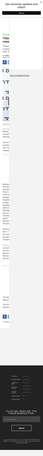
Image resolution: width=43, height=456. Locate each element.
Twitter (25, 376)
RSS (23, 399)
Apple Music (26, 389)
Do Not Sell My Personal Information (28, 442)
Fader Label (16, 396)
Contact (15, 376)
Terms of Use (15, 383)
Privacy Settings (10, 441)
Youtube (25, 382)
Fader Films (16, 399)
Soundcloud (27, 392)
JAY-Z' (5, 129)
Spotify (25, 395)
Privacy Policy (14, 387)
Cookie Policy (14, 392)
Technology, (8, 321)
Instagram (26, 386)
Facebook (26, 379)
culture (6, 34)
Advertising (16, 379)
